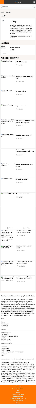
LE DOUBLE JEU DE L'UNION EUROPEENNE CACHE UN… (23, 231)
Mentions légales (18, 386)
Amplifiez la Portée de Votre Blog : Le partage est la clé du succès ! (18, 375)
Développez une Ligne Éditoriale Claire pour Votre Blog (15, 362)
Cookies (18, 392)
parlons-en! (29, 36)
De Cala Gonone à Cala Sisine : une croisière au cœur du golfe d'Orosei (24, 277)
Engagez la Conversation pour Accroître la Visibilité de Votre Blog (18, 373)
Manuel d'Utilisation (6, 339)
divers (24, 36)
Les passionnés (5, 348)
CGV (18, 390)
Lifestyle (4, 53)
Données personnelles (18, 394)
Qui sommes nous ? (6, 332)
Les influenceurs (5, 350)
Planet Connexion (15, 47)
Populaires (27, 228)
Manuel (3, 322)
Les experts (4, 353)
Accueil (2, 12)
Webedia (3, 338)
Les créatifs (4, 346)
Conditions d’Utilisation (18, 388)
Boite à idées (4, 325)
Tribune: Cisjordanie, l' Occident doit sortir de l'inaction (24, 262)
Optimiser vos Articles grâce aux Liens (11, 371)
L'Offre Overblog (5, 334)
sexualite (12, 37)
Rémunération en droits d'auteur (9, 336)
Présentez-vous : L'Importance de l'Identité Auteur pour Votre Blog (18, 364)
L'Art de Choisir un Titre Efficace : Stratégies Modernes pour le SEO (18, 367)
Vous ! (2, 355)
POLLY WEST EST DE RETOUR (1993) (24, 246)
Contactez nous (5, 324)
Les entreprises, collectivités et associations (12, 352)
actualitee (20, 36)
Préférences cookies (18, 396)
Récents (10, 228)
